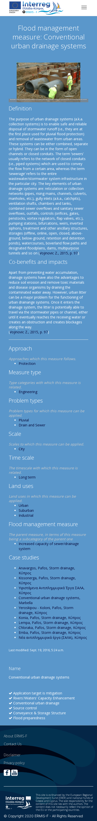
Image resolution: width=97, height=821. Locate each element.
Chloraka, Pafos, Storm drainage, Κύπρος (52, 627)
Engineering (28, 391)
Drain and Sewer (32, 425)
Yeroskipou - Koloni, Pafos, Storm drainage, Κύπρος (46, 610)
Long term (27, 477)
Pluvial (24, 420)
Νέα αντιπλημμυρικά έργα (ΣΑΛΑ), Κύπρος (53, 637)
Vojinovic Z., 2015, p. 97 (59, 253)
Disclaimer (12, 755)
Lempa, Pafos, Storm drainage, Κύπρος (51, 622)
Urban (23, 505)
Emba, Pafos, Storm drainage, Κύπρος (50, 632)
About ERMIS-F (15, 736)
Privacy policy (14, 762)
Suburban (26, 510)
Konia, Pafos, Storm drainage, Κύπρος (50, 617)
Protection (27, 363)
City (22, 448)
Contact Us (13, 744)
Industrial (26, 515)
